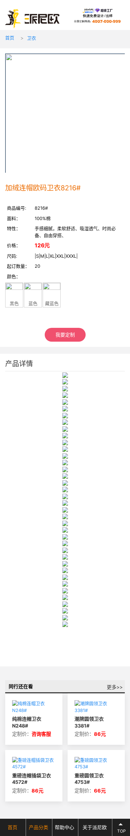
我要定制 (65, 335)
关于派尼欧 (95, 827)
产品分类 (38, 827)
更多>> (115, 687)
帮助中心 (64, 827)
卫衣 (31, 38)
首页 (9, 37)
